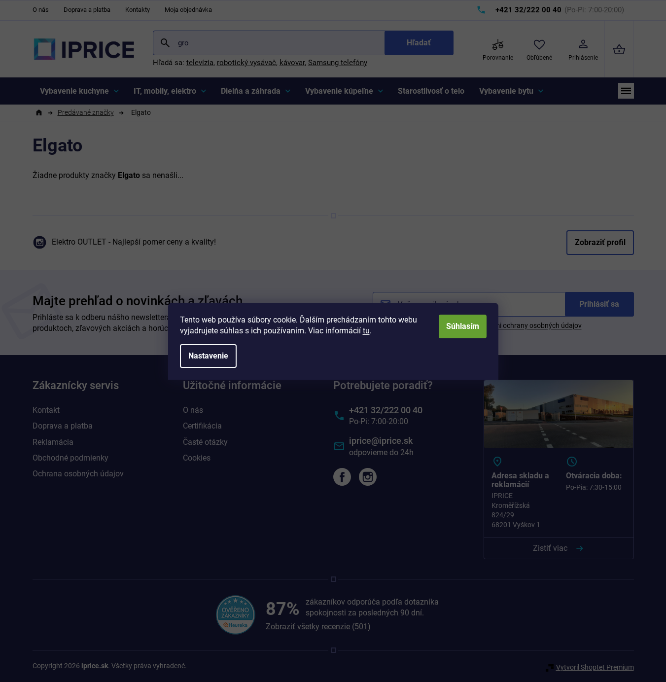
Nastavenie (208, 355)
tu (366, 330)
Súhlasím (462, 326)
